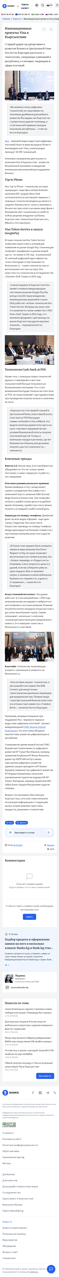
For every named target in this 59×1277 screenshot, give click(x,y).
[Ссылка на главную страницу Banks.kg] (8, 6)
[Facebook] (33, 1093)
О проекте (8, 1132)
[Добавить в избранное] (51, 29)
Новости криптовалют (14, 1227)
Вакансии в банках (12, 1204)
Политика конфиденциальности (20, 1145)
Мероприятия (9, 1239)
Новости (17, 18)
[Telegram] (47, 1093)
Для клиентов (9, 1180)
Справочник (9, 1258)
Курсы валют (25, 6)
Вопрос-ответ (10, 1252)
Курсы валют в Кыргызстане (17, 1198)
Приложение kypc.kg (13, 1157)
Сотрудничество (11, 1192)
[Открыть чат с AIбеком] (51, 1269)
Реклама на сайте (11, 1138)
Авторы (6, 1163)
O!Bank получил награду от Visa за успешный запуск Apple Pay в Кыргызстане (28, 1064)
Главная (6, 18)
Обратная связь (10, 1151)
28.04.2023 (18, 845)
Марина (50, 845)
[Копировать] (3, 860)
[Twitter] (55, 1093)
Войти (29, 916)
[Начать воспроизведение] (49, 833)
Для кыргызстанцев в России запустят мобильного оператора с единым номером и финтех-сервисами (29, 1025)
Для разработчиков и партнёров (20, 1186)
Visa (7, 140)
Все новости (45, 1076)
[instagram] (40, 1093)
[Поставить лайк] (44, 29)
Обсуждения (9, 1245)
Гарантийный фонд (12, 1210)
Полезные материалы (14, 1233)
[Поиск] (43, 5)
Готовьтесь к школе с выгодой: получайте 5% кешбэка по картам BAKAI (29, 1052)
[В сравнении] (37, 5)
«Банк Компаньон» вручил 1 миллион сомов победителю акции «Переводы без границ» (28, 1010)
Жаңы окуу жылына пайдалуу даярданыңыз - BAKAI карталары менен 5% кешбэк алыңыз (28, 1039)
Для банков (8, 1174)
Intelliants (34, 1271)
